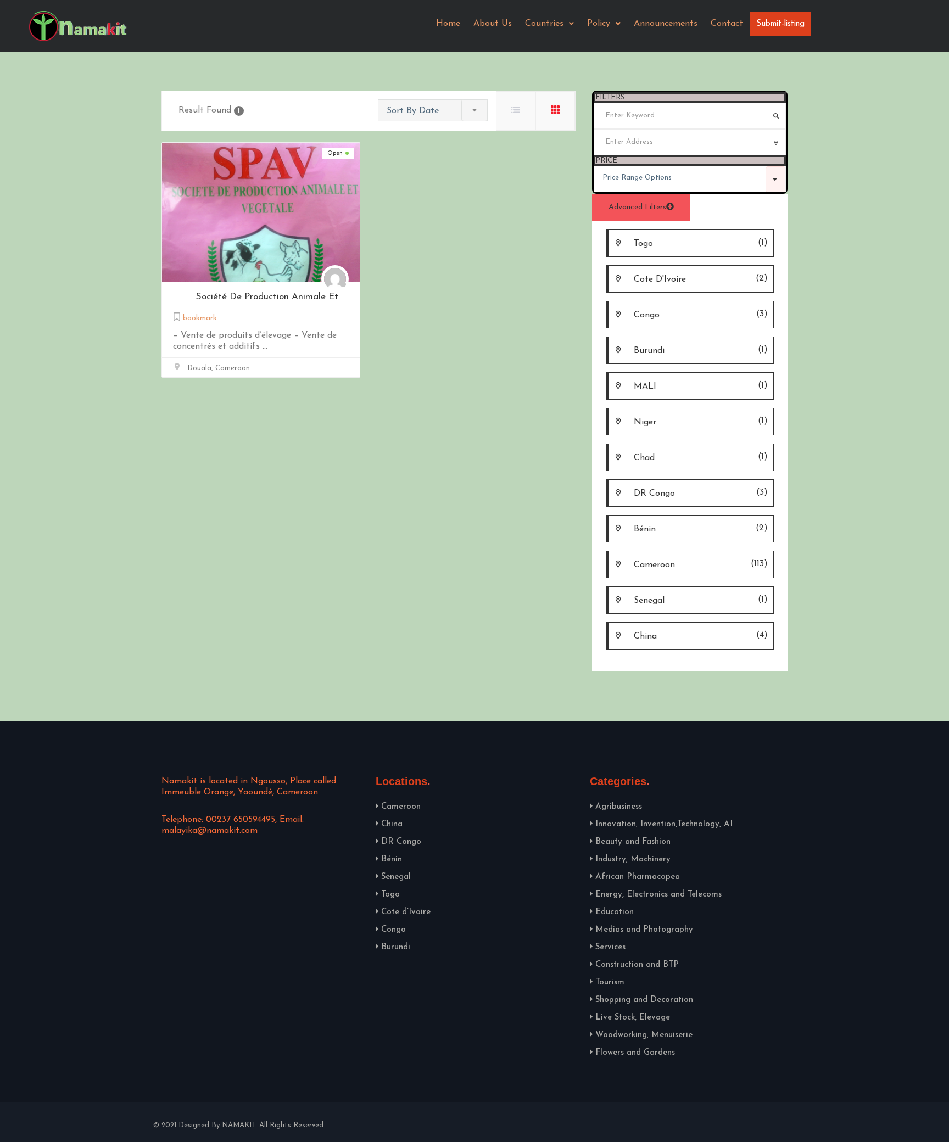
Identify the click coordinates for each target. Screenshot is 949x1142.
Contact (727, 23)
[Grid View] (555, 111)
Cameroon (401, 807)
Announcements (665, 23)
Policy (598, 23)
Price (606, 160)
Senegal (396, 877)
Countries (544, 23)
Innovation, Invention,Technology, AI (664, 824)
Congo (393, 930)
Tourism (609, 982)
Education (614, 912)
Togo (390, 895)
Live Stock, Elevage (632, 1018)
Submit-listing (780, 24)
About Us (492, 23)
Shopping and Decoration (644, 1000)
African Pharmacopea (637, 877)
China (392, 824)
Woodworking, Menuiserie (644, 1035)
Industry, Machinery (633, 859)
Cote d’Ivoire (406, 912)
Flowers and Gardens (635, 1053)
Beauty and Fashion (633, 842)
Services (610, 947)
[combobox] (690, 179)
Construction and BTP (637, 965)
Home (448, 23)
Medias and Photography (644, 930)
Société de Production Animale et (267, 296)
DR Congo (401, 842)
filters (609, 97)
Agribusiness (618, 807)
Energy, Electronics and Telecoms (658, 895)
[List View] (515, 111)
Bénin (391, 859)
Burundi (395, 947)
